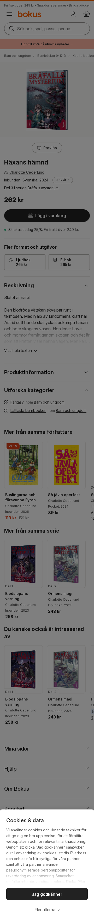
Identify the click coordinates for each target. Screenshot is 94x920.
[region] (47, 864)
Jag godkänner (47, 894)
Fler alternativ (47, 909)
